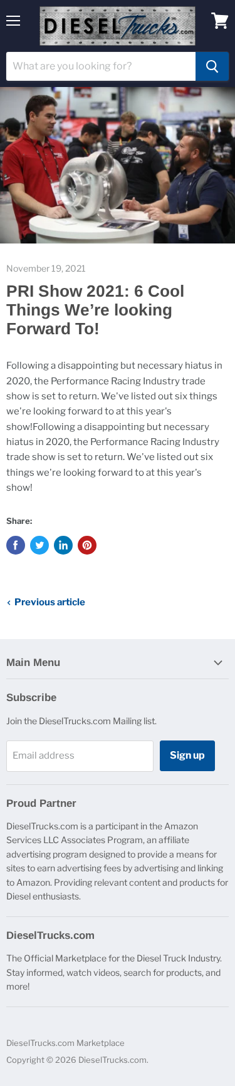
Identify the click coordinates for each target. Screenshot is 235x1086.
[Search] (212, 66)
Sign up (187, 755)
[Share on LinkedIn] (63, 545)
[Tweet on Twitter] (39, 545)
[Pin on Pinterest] (87, 545)
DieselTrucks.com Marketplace (65, 1043)
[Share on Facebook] (15, 545)
